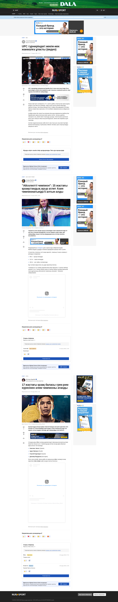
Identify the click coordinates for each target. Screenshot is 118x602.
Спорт (13, 13)
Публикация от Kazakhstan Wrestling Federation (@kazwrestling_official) (47, 503)
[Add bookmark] (24, 104)
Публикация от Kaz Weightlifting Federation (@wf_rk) (46, 315)
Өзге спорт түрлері (43, 13)
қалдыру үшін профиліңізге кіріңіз (53, 154)
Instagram (64, 167)
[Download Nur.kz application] (59, 4)
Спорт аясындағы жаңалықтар (61, 13)
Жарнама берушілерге (99, 594)
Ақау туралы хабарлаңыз (85, 594)
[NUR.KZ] (59, 10)
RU (97, 10)
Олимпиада (51, 13)
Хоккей (31, 13)
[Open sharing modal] (24, 100)
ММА (24, 13)
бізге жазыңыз (44, 132)
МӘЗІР (16, 10)
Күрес (36, 13)
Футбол (20, 13)
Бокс (28, 13)
